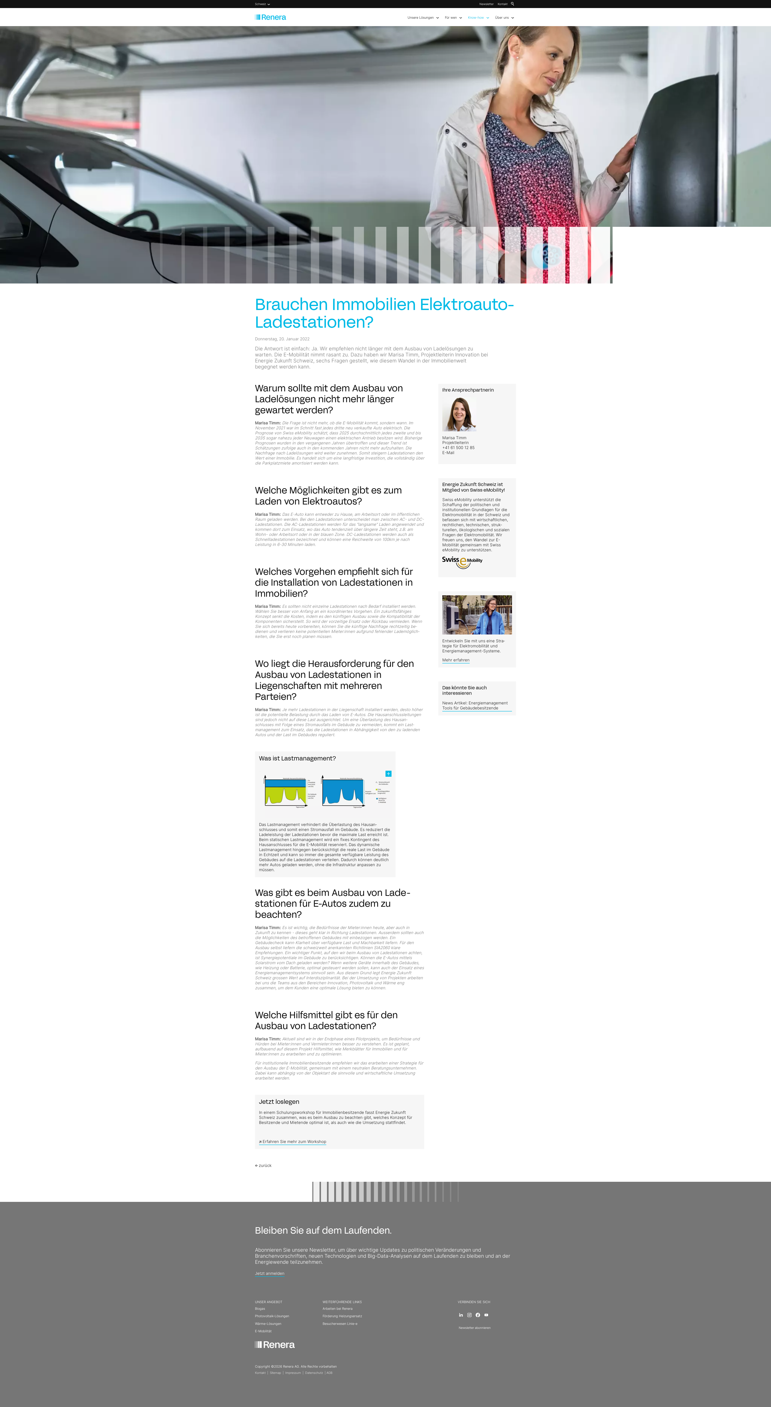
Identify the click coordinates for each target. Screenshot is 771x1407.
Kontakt (503, 4)
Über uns (502, 17)
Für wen (451, 17)
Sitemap (275, 1373)
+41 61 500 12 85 (458, 447)
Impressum (293, 1373)
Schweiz (260, 4)
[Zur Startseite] (270, 17)
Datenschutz (314, 1373)
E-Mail (448, 452)
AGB (329, 1373)
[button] (461, 1315)
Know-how (476, 17)
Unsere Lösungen (421, 17)
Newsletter (486, 4)
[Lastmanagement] (325, 794)
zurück (265, 1165)
